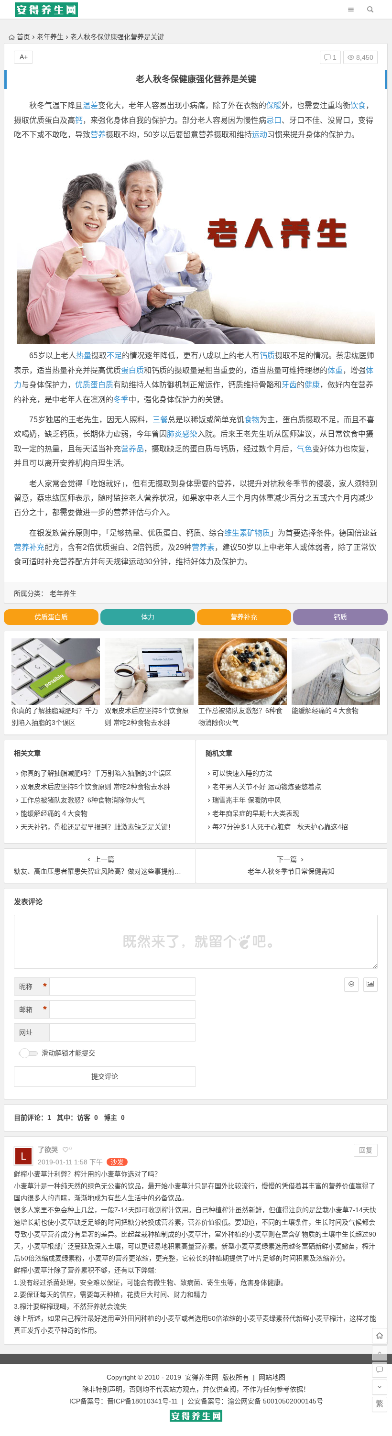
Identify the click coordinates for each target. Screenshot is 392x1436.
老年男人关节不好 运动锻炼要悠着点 (266, 786)
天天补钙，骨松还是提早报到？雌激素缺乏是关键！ (97, 827)
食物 (252, 420)
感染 (189, 434)
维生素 (235, 533)
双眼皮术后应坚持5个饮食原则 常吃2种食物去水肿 (96, 786)
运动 (259, 135)
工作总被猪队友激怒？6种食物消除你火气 (83, 800)
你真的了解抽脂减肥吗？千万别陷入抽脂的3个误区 (96, 773)
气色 (304, 449)
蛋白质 (132, 370)
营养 (98, 135)
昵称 (33, 986)
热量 (83, 355)
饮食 (358, 105)
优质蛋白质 (94, 385)
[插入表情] (351, 984)
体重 (335, 370)
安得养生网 (201, 1377)
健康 (312, 385)
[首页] (379, 1335)
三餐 (160, 420)
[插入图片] (370, 984)
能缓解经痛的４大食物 (325, 710)
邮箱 (33, 1009)
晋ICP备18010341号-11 (142, 1401)
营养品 (132, 449)
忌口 (274, 120)
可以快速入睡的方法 (242, 773)
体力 (147, 617)
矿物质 (258, 533)
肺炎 (174, 434)
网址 (26, 1032)
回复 (365, 1150)
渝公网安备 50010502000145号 (275, 1401)
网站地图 (272, 1377)
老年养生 (50, 37)
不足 (114, 355)
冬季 (121, 399)
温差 (90, 105)
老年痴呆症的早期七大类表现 (255, 813)
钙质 (267, 355)
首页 (23, 37)
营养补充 (29, 547)
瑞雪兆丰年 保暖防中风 (246, 800)
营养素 (203, 547)
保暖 (274, 105)
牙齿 (289, 385)
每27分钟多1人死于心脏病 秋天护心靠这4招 (280, 827)
